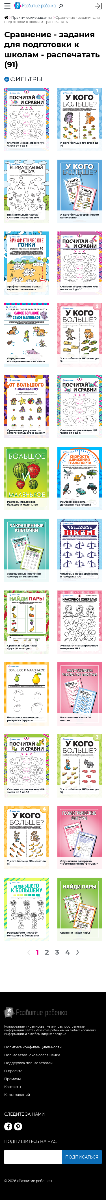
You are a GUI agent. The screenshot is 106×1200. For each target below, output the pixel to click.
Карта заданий (17, 1095)
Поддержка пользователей (28, 1063)
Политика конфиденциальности (33, 1047)
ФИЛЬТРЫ (26, 79)
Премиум (12, 1079)
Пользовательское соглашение (32, 1055)
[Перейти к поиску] (61, 6)
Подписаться (81, 1157)
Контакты (12, 1087)
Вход (98, 6)
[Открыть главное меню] (7, 6)
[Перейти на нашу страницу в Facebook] (8, 1126)
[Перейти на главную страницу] (35, 6)
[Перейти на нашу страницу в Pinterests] (18, 1126)
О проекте (13, 1071)
